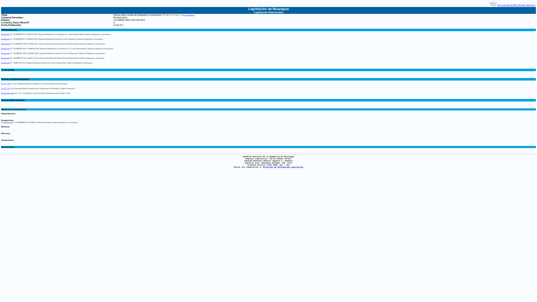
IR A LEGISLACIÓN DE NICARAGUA (516, 5)
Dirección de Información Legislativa (283, 167)
